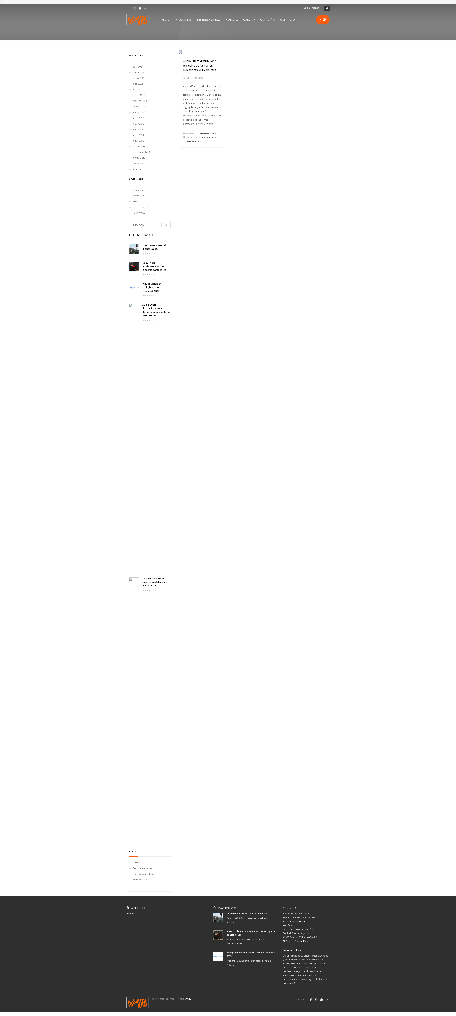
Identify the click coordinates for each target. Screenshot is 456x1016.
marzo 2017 (139, 157)
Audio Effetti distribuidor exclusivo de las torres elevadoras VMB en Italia (199, 65)
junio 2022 (138, 89)
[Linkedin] (145, 8)
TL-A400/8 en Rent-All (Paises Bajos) (247, 913)
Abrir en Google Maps (297, 941)
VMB (188, 998)
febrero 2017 (140, 163)
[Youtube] (139, 8)
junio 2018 (138, 135)
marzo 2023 (139, 78)
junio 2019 (138, 118)
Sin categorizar (141, 207)
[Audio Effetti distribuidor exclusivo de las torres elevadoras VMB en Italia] (183, 52)
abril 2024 (138, 66)
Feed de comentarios (144, 873)
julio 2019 (138, 112)
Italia (205, 137)
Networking (139, 195)
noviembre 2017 (141, 152)
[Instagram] (134, 8)
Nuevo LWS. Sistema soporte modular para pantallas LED (154, 582)
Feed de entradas (142, 868)
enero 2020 (139, 106)
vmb (198, 141)
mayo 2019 (138, 123)
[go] (166, 225)
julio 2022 (138, 83)
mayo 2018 (138, 140)
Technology (139, 212)
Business (204, 133)
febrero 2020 (140, 100)
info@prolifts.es (298, 921)
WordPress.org (141, 879)
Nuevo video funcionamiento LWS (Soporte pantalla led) (154, 266)
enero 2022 (139, 95)
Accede (130, 913)
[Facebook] (129, 8)
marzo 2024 (139, 72)
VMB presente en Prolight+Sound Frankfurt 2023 (151, 287)
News (213, 133)
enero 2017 (139, 169)
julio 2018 (138, 129)
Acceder (137, 862)
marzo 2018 (139, 146)
